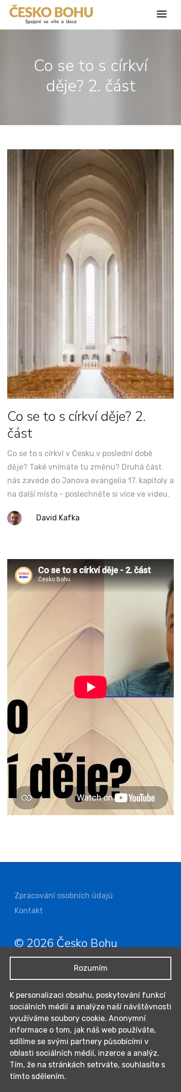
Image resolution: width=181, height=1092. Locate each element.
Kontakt (28, 910)
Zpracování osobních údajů (63, 895)
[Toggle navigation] (163, 15)
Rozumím (91, 968)
